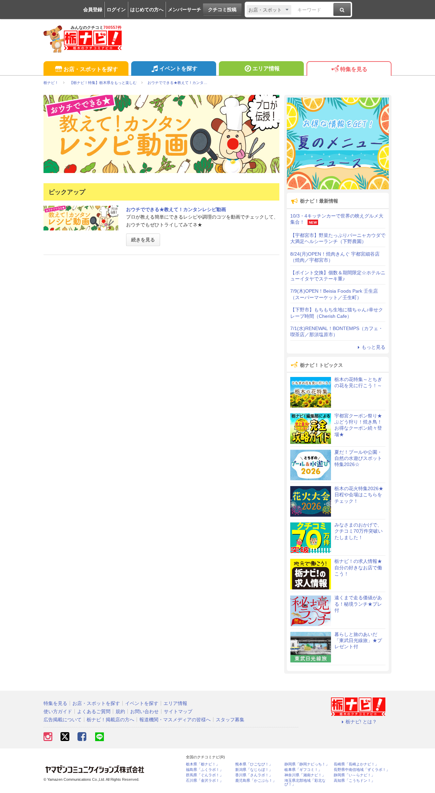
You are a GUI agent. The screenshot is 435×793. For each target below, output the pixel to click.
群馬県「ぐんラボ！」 (204, 775)
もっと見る (373, 347)
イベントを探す (178, 68)
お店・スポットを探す (91, 69)
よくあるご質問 (93, 711)
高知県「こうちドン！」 (354, 780)
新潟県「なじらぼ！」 (254, 770)
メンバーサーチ (184, 9)
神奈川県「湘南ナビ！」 (305, 775)
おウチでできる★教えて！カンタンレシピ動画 (176, 209)
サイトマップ (178, 711)
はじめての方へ (146, 9)
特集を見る (353, 69)
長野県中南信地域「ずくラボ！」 (362, 770)
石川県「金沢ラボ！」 (204, 780)
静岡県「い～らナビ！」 (354, 775)
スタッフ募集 (230, 719)
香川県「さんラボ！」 (254, 775)
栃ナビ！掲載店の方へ (110, 719)
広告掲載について (63, 719)
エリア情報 (266, 68)
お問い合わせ (144, 711)
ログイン (116, 9)
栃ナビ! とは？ (361, 721)
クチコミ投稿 (222, 9)
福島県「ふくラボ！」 (204, 770)
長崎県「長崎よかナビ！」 (356, 764)
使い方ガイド (58, 711)
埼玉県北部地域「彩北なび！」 (305, 782)
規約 (120, 711)
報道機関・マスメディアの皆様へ (175, 719)
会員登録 (92, 9)
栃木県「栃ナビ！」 (203, 764)
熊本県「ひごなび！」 (254, 764)
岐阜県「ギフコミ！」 (303, 770)
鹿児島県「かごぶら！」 (255, 780)
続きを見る (143, 239)
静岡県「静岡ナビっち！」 (306, 764)
